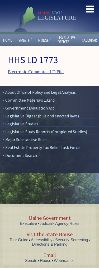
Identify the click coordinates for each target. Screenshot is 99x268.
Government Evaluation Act (29, 108)
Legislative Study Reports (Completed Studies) (46, 131)
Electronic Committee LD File (36, 71)
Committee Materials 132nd (30, 100)
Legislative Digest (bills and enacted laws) (42, 115)
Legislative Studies (21, 123)
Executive (28, 223)
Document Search (21, 155)
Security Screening (71, 239)
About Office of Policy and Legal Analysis (40, 92)
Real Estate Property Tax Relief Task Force (42, 147)
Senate (25, 40)
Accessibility (42, 239)
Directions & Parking (49, 244)
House (44, 40)
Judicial (46, 223)
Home (7, 40)
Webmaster (64, 260)
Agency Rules (67, 223)
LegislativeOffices (67, 40)
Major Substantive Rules (26, 139)
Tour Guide (19, 239)
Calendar (89, 40)
